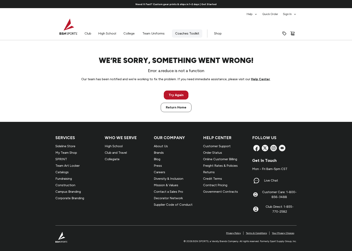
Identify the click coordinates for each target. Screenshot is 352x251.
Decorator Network (168, 198)
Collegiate (112, 159)
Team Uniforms (153, 33)
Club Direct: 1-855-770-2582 (280, 209)
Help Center (260, 79)
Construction (65, 185)
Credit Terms (212, 179)
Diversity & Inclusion (168, 179)
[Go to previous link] (40, 4)
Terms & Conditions (256, 233)
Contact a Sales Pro (168, 192)
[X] (265, 148)
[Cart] (292, 33)
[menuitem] (252, 12)
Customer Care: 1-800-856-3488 (279, 194)
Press (158, 166)
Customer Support (217, 146)
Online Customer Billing (220, 159)
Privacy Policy (233, 233)
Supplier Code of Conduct (173, 205)
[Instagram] (273, 148)
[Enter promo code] (284, 33)
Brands (159, 153)
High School (107, 33)
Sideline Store (65, 146)
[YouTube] (282, 148)
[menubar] (272, 12)
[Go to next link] (311, 4)
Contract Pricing (215, 185)
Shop (218, 33)
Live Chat (271, 180)
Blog (157, 159)
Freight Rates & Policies (220, 166)
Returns (209, 172)
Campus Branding (68, 192)
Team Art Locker (67, 166)
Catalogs (62, 172)
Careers (159, 172)
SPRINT (61, 159)
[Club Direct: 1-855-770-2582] (255, 209)
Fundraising (63, 179)
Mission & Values (166, 185)
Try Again (176, 95)
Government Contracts (220, 192)
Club (88, 33)
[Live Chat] (256, 180)
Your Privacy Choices (283, 233)
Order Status (212, 153)
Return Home (176, 107)
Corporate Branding (69, 198)
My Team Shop (66, 153)
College (129, 33)
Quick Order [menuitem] (270, 14)
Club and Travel (116, 153)
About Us (161, 146)
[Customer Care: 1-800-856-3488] (255, 194)
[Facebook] (256, 148)
